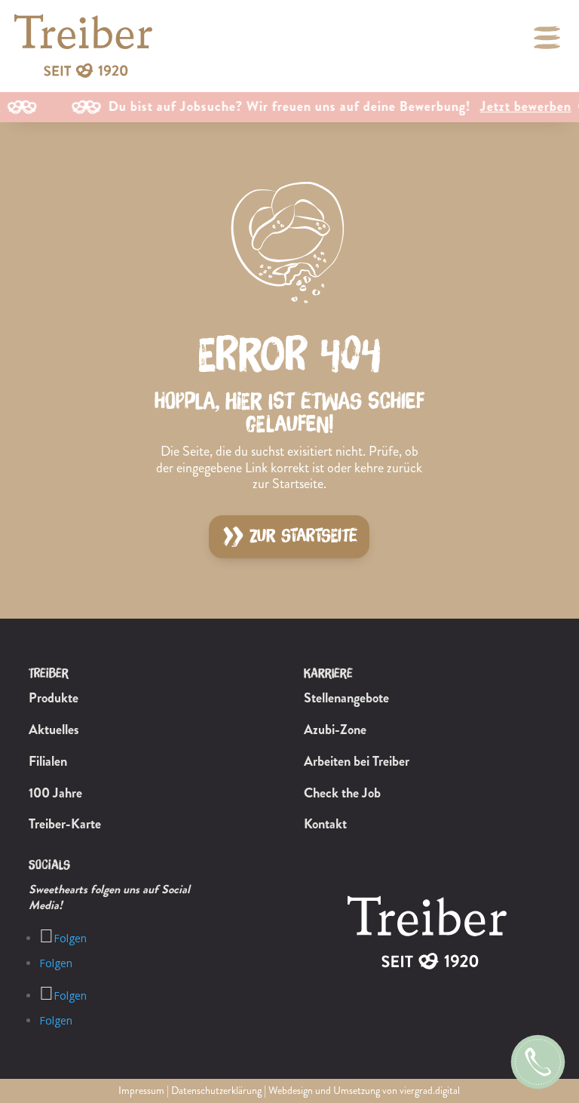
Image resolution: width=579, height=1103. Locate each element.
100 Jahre (55, 793)
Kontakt (325, 824)
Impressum (141, 1090)
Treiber (49, 673)
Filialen (48, 761)
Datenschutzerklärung (216, 1090)
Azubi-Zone (335, 729)
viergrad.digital (430, 1090)
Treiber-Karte (65, 824)
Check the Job (342, 793)
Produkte (53, 698)
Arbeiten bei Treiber (356, 761)
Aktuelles (54, 729)
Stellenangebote (346, 698)
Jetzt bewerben (506, 107)
